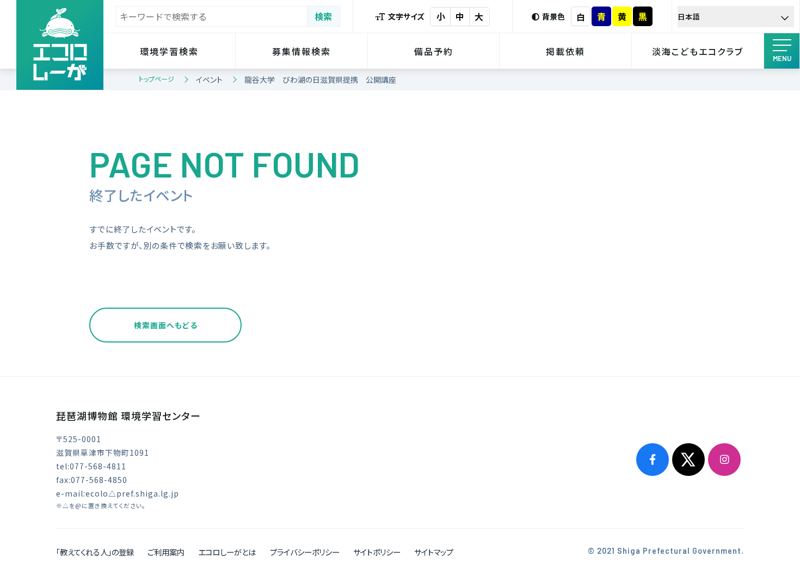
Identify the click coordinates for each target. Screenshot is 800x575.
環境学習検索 (169, 51)
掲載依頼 (565, 51)
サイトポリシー (377, 552)
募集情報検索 (301, 51)
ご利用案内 (165, 552)
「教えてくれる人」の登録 (95, 552)
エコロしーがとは (227, 552)
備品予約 (433, 51)
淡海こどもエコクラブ (697, 51)
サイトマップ (433, 552)
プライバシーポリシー (305, 552)
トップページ (156, 78)
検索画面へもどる (166, 325)
